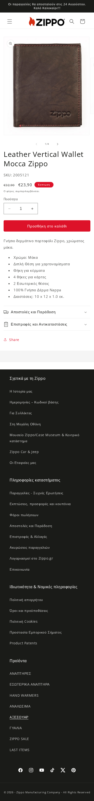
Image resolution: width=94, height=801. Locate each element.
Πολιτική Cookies (24, 621)
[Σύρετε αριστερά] (36, 144)
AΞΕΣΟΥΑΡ (19, 717)
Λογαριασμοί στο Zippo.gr (31, 558)
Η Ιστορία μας (21, 391)
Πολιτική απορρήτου (26, 599)
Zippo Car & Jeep (24, 451)
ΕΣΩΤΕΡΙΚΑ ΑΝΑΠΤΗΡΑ (30, 684)
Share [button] (14, 339)
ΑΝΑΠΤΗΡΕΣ (20, 673)
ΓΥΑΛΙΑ (16, 728)
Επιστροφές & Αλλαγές (28, 536)
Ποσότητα (11, 199)
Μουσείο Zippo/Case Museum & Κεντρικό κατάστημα (45, 438)
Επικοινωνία (20, 569)
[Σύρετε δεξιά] (57, 144)
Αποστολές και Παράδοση (31, 525)
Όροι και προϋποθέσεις (29, 610)
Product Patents (23, 643)
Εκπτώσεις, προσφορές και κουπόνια (40, 503)
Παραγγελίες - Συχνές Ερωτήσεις (36, 493)
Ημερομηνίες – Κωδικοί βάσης (34, 402)
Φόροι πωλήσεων (24, 515)
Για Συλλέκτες (21, 413)
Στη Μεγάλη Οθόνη (25, 424)
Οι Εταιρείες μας (23, 462)
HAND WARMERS (24, 695)
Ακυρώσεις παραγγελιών (30, 547)
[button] (9, 21)
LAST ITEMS (20, 750)
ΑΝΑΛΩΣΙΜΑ (20, 706)
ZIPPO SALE (19, 738)
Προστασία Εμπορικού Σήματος (36, 632)
